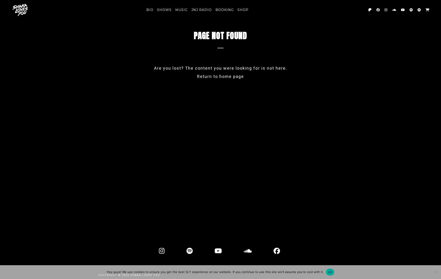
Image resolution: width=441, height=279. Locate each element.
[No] (435, 272)
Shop (243, 10)
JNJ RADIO (201, 10)
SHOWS (164, 10)
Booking (224, 10)
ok (330, 272)
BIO (149, 10)
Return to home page (220, 76)
